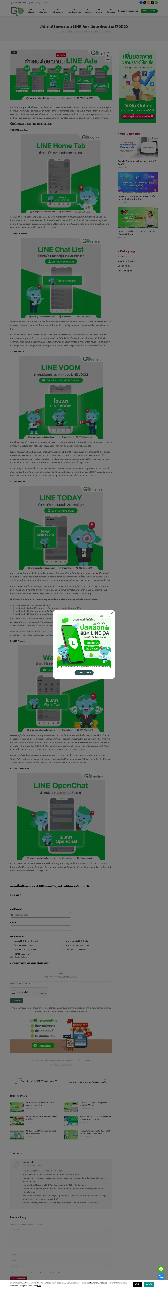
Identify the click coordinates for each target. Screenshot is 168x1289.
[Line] (161, 1269)
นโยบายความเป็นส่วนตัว (98, 1283)
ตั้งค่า (39, 1285)
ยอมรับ (149, 1284)
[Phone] (161, 1276)
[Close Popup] (157, 1284)
